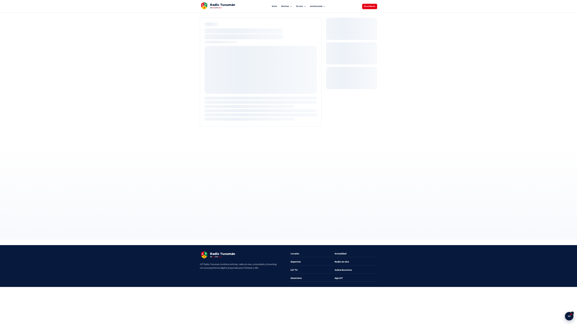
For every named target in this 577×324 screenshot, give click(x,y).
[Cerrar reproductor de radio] (572, 313)
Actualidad (340, 253)
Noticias (285, 6)
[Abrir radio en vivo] (569, 316)
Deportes (296, 261)
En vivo (299, 6)
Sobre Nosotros (343, 270)
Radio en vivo (342, 261)
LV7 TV (294, 270)
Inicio (274, 6)
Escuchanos (369, 6)
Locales (295, 253)
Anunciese (296, 278)
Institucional (316, 6)
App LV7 (339, 278)
